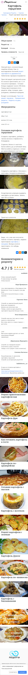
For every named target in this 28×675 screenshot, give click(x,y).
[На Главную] (8, 2)
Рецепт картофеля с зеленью (11, 533)
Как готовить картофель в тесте (14, 441)
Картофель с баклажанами (8, 600)
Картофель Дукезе (10, 556)
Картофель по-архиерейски (9, 464)
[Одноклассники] (12, 62)
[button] (26, 2)
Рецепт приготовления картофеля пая (13, 395)
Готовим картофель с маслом (12, 488)
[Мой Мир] (15, 62)
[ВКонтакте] (9, 62)
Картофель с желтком (12, 511)
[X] (17, 62)
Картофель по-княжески (14, 577)
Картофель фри (9, 418)
